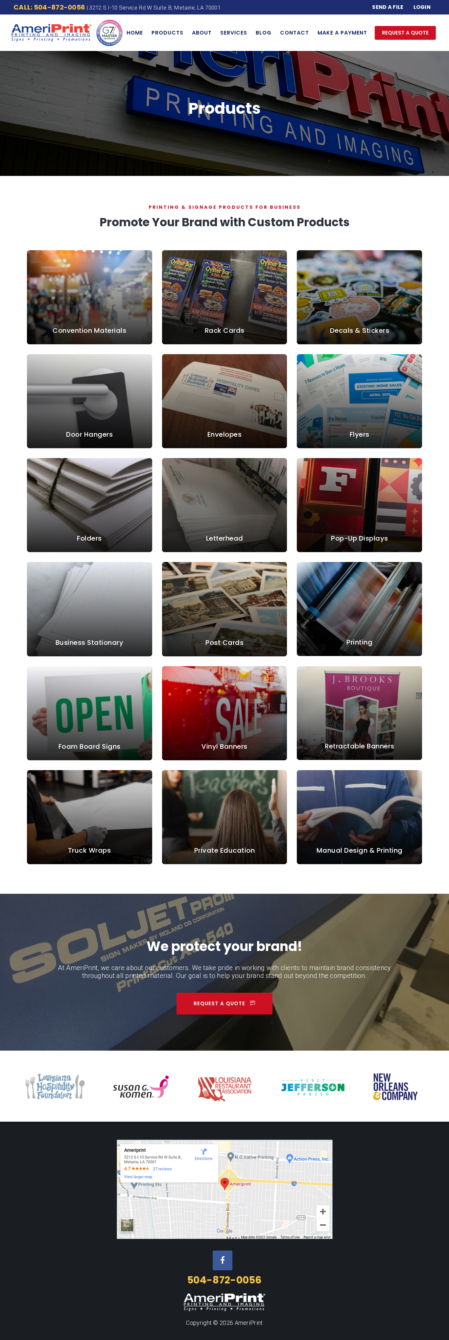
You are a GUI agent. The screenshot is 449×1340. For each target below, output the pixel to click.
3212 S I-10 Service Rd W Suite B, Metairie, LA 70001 (155, 7)
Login (422, 7)
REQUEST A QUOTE (405, 32)
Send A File (387, 7)
